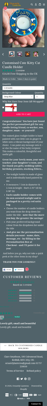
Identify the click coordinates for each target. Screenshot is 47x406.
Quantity (6, 84)
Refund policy (34, 371)
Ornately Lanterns (20, 386)
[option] (12, 54)
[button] (9, 70)
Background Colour (11, 93)
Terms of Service (15, 371)
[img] (6, 313)
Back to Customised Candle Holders (25, 347)
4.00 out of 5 (28, 282)
